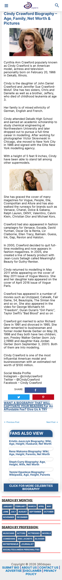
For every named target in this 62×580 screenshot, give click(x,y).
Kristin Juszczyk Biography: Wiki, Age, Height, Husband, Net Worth (30, 442)
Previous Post (11, 422)
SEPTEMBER (35, 512)
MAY (49, 506)
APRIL (41, 506)
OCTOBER (48, 512)
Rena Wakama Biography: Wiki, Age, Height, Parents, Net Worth (29, 452)
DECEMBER (22, 517)
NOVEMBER (8, 517)
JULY (13, 512)
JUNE (5, 512)
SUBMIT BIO (10, 567)
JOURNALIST (27, 544)
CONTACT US (48, 567)
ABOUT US (29, 567)
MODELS (46, 533)
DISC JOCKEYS (25, 539)
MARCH (32, 506)
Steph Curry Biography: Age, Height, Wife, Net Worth (27, 463)
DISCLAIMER (32, 570)
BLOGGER (39, 539)
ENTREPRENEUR (10, 544)
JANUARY (8, 506)
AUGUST (22, 512)
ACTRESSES (34, 533)
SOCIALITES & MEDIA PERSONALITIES (21, 549)
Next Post (52, 422)
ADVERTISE (13, 570)
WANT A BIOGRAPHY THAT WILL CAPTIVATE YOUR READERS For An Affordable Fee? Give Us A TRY (28, 406)
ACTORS (21, 533)
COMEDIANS (9, 539)
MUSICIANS (8, 533)
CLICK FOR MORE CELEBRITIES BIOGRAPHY (31, 487)
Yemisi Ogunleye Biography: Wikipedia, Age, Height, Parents (29, 473)
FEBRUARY (20, 506)
